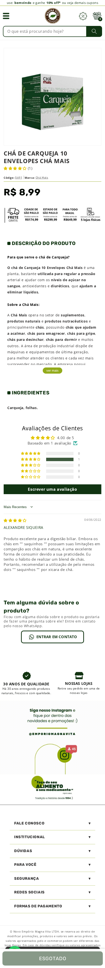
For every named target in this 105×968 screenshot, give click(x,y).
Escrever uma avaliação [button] (52, 489)
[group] (26, 683)
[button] (6, 16)
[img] (15, 520)
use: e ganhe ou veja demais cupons (52, 2)
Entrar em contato (56, 636)
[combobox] (52, 31)
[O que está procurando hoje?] (94, 31)
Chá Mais (42, 177)
